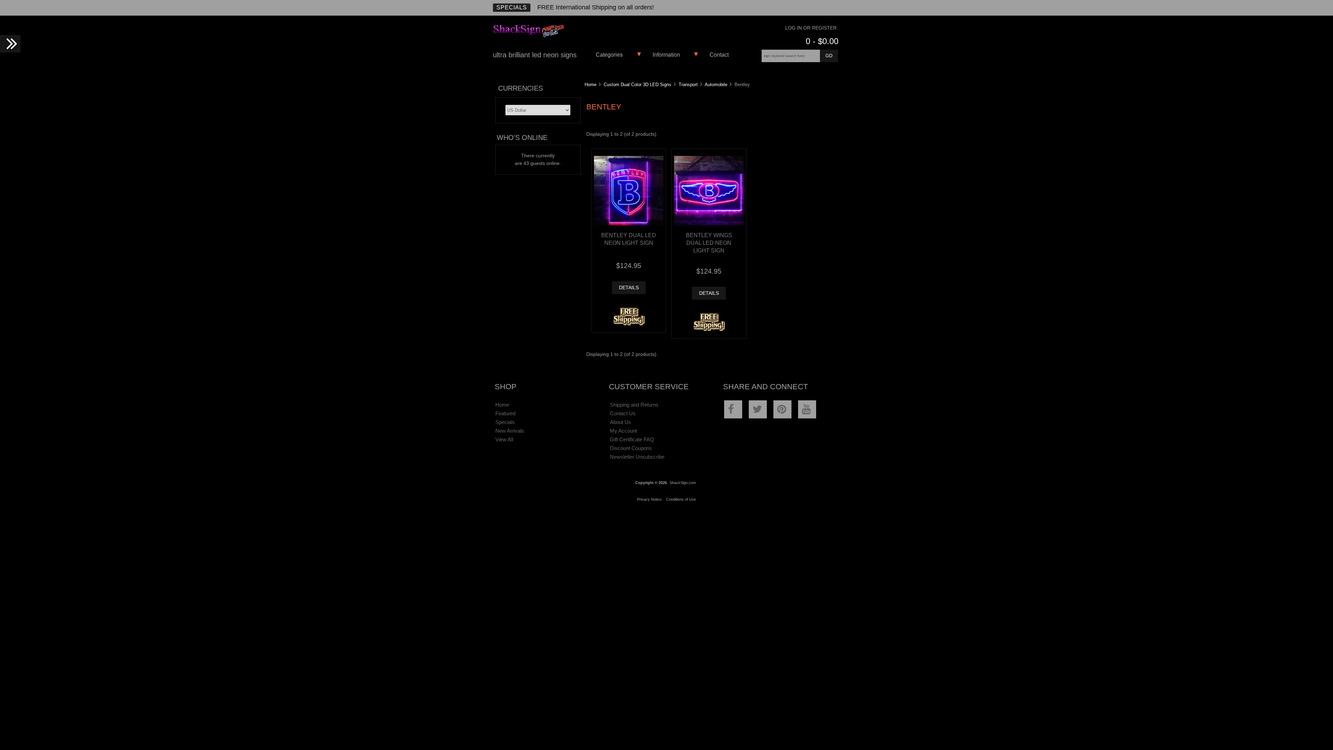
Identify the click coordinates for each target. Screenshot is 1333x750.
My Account (623, 431)
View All (504, 439)
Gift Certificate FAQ (632, 439)
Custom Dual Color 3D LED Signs (637, 84)
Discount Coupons (631, 448)
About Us (620, 422)
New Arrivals (509, 431)
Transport (688, 84)
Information (666, 55)
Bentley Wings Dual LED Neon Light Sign (709, 242)
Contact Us (623, 413)
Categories (609, 55)
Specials (511, 7)
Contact (719, 55)
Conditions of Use (681, 499)
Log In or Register (811, 28)
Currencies (520, 88)
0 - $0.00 (822, 41)
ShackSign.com (683, 483)
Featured (505, 413)
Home (590, 84)
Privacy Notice (649, 499)
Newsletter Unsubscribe (637, 457)
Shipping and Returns (634, 405)
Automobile (716, 84)
